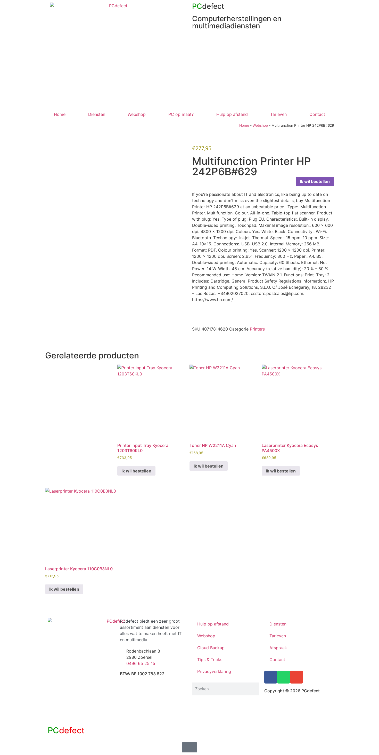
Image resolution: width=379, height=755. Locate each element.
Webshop (137, 114)
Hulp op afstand (232, 114)
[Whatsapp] (283, 677)
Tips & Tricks (209, 659)
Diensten (96, 114)
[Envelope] (296, 677)
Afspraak (278, 647)
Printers (257, 329)
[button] (193, 340)
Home (59, 114)
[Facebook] (270, 677)
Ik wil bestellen (315, 181)
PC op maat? (181, 114)
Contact (317, 114)
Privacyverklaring (214, 671)
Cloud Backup (211, 647)
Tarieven (278, 114)
